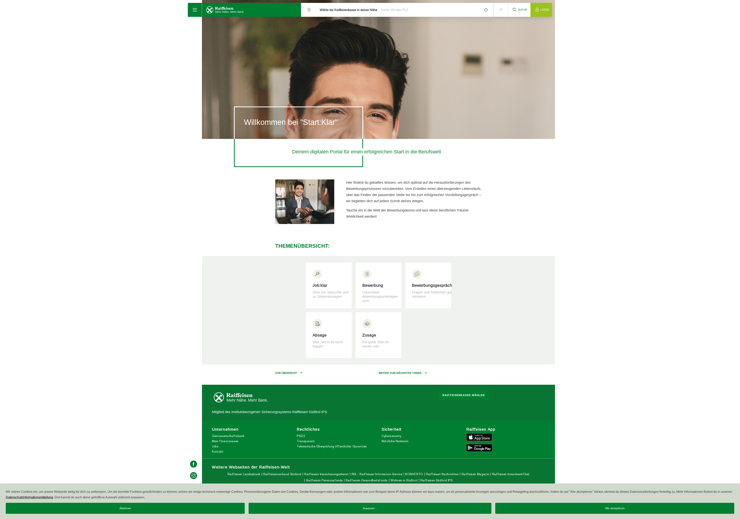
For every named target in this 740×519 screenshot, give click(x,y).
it (501, 9)
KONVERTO (413, 474)
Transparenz (306, 441)
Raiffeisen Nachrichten (442, 474)
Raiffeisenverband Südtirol (281, 474)
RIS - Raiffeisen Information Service (376, 474)
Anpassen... (370, 508)
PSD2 (301, 436)
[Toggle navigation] (195, 10)
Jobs (215, 446)
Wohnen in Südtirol (403, 480)
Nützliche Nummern (395, 441)
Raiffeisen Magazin (475, 474)
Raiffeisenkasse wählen (463, 395)
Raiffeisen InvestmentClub (510, 474)
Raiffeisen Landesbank (243, 474)
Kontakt (217, 451)
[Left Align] (486, 10)
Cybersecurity (391, 436)
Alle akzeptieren (615, 508)
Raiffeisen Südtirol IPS (436, 480)
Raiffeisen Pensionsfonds (324, 480)
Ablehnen (125, 508)
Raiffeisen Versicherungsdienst (326, 474)
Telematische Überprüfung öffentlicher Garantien (332, 446)
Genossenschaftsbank (228, 436)
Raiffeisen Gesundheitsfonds (366, 480)
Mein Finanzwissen (225, 441)
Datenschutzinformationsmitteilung (29, 497)
